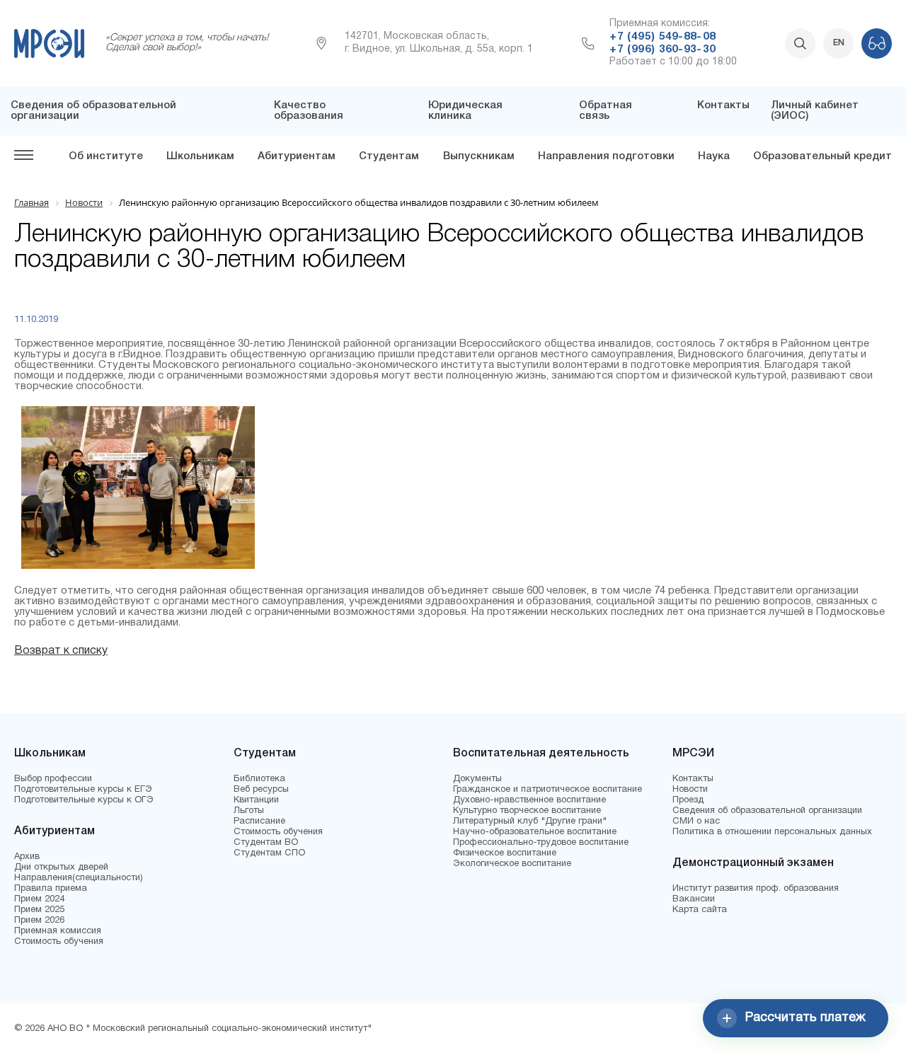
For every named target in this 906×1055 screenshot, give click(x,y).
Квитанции (256, 800)
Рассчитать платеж (805, 1018)
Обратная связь (605, 110)
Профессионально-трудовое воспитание (541, 842)
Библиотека (259, 779)
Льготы (249, 811)
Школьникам (200, 156)
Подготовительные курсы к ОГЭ (84, 800)
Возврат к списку (61, 651)
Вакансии (693, 899)
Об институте (106, 156)
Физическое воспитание (504, 853)
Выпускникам (479, 156)
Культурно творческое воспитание (527, 811)
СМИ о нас (696, 821)
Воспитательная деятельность (541, 754)
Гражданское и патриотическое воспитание (547, 789)
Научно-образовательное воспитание (535, 832)
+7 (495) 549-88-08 (662, 37)
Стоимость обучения (58, 942)
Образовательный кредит (822, 156)
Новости (690, 789)
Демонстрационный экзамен (753, 863)
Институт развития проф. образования (755, 888)
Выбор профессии (53, 779)
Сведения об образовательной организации (767, 811)
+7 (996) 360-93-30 (662, 49)
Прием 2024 (39, 899)
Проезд (688, 800)
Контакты (723, 105)
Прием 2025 (39, 910)
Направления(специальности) (78, 878)
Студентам (389, 156)
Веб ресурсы (261, 789)
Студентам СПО (269, 853)
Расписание (259, 821)
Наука (714, 156)
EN (838, 43)
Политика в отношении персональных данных (772, 832)
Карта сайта (699, 910)
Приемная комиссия (57, 931)
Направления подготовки (606, 156)
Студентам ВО (266, 842)
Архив (27, 857)
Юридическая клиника (465, 110)
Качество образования (308, 110)
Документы (477, 779)
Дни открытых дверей (61, 867)
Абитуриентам (297, 156)
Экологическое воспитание (512, 864)
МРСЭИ (693, 754)
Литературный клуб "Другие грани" (530, 821)
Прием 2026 (39, 920)
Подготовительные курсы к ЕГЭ (83, 789)
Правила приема (50, 888)
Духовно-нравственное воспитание (529, 800)
